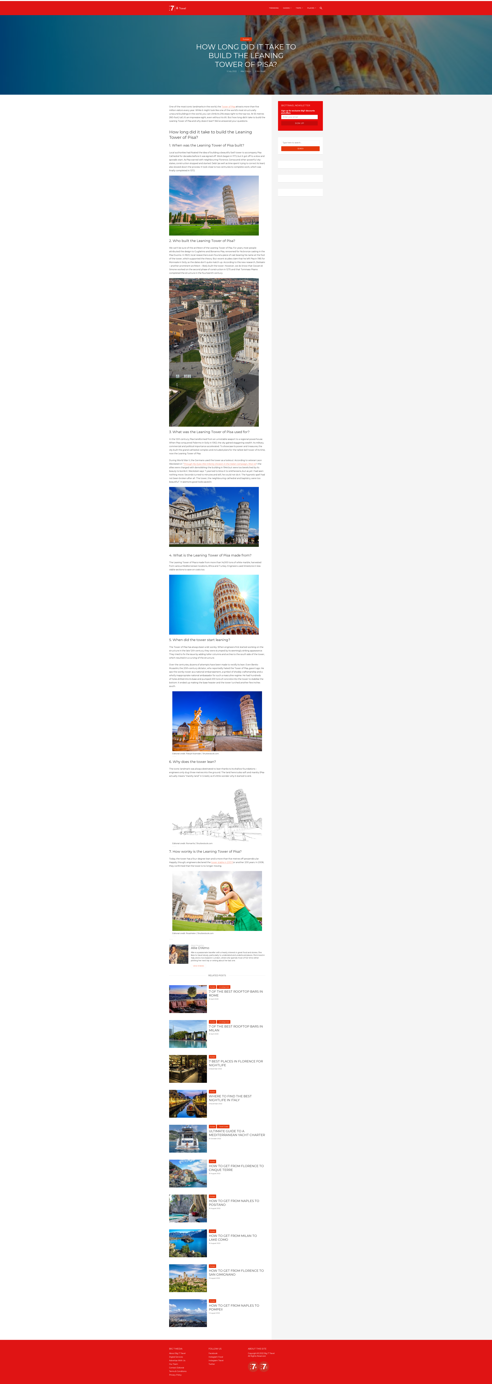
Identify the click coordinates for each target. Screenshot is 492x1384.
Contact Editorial (176, 1368)
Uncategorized (224, 987)
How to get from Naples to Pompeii (234, 1307)
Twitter (212, 1364)
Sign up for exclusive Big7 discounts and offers (298, 112)
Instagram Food (216, 1357)
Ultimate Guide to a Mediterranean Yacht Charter (237, 1133)
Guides (286, 8)
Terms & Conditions (177, 1371)
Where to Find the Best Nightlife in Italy (230, 1098)
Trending (274, 8)
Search (301, 149)
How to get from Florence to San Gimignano (236, 1272)
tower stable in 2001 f (222, 862)
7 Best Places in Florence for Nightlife (236, 1063)
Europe (246, 39)
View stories (198, 966)
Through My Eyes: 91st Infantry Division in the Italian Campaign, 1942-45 (219, 464)
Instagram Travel (216, 1360)
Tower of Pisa (228, 106)
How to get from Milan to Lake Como (233, 1237)
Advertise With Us (177, 1360)
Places (310, 8)
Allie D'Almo (246, 71)
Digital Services (176, 1357)
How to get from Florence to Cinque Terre (236, 1168)
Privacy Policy (175, 1375)
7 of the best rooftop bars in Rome (236, 993)
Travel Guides (223, 1126)
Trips (298, 8)
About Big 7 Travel (177, 1353)
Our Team (173, 1364)
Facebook (213, 1353)
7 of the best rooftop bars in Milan (236, 1028)
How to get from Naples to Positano (234, 1203)
